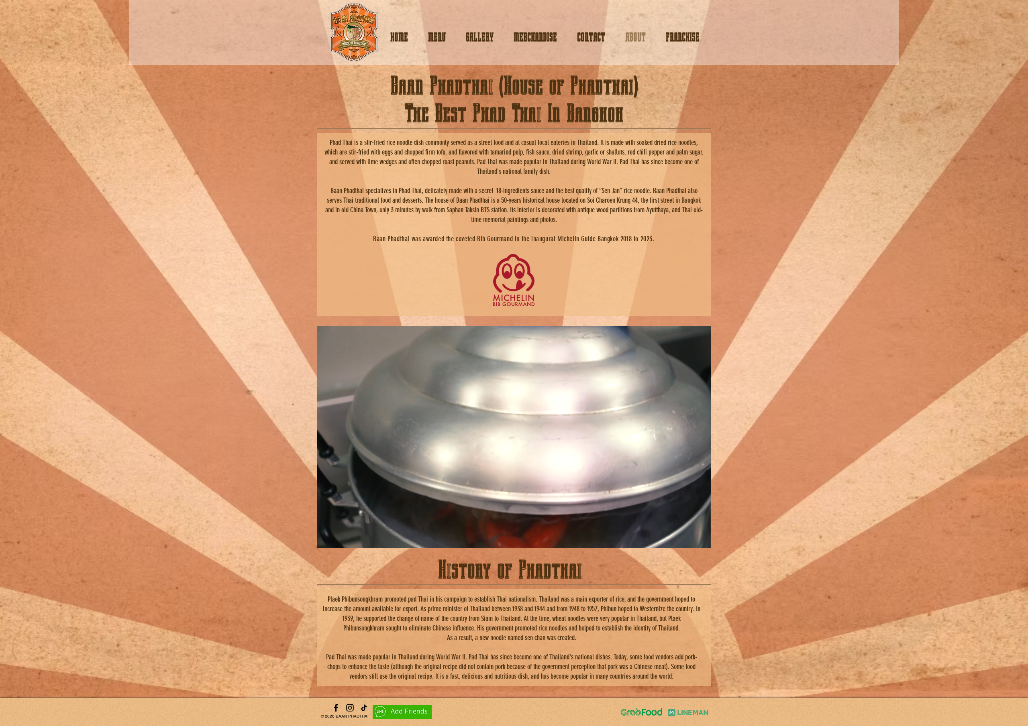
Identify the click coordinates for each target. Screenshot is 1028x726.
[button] (700, 539)
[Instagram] (350, 708)
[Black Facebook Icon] (336, 708)
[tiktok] (364, 708)
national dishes (592, 657)
